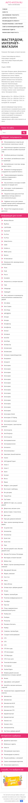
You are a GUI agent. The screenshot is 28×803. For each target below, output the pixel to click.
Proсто (6, 274)
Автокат (6, 330)
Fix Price (6, 234)
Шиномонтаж (8, 696)
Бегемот (6, 475)
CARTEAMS (7, 227)
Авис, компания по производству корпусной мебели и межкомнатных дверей (12, 297)
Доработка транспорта (9, 18)
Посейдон (7, 601)
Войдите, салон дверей (10, 485)
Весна (6, 478)
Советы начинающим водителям (12, 26)
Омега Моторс (8, 584)
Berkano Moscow (9, 220)
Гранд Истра (7, 496)
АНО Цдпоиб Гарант (10, 461)
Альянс (6, 457)
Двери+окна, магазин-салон (12, 508)
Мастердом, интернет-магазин (12, 557)
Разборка (6, 617)
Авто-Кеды (7, 310)
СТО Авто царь (8, 648)
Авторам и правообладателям (12, 355)
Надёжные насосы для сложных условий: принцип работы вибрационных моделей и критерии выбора (13, 203)
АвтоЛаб (6, 337)
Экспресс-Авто (8, 724)
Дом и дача (7, 515)
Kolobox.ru (7, 248)
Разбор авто (7, 614)
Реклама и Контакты (10, 624)
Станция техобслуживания (12, 634)
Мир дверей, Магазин (10, 570)
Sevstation (7, 278)
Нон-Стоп (7, 577)
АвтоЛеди (7, 341)
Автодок (6, 317)
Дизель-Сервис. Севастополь (12, 512)
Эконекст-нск (8, 720)
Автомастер (7, 344)
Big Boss (6, 224)
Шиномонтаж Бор (9, 706)
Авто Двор (7, 303)
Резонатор (7, 620)
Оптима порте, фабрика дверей (13, 587)
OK (21, 801)
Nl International (8, 258)
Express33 (7, 231)
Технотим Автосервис (10, 662)
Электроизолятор (9, 727)
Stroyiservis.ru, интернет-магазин (13, 281)
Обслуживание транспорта (10, 15)
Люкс (5, 545)
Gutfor (5, 244)
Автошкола (7, 447)
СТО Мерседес (8, 655)
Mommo (6, 255)
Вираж (6, 482)
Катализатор (7, 531)
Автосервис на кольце (10, 421)
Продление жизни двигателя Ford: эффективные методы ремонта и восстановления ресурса (13, 196)
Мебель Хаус (7, 561)
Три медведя (7, 666)
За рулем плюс (8, 528)
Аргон (5, 471)
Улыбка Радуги (8, 669)
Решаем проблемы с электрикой (12, 23)
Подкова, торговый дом (11, 594)
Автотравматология (9, 440)
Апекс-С (6, 464)
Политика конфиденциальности (13, 598)
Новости (5, 12)
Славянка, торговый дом (11, 631)
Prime (5, 267)
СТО (5, 638)
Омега (6, 580)
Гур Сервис (7, 499)
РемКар (6, 627)
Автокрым (7, 334)
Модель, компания (9, 573)
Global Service (8, 241)
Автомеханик (8, 348)
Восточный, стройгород (11, 489)
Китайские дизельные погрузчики (13, 155)
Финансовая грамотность (10, 32)
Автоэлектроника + (9, 451)
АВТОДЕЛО (7, 313)
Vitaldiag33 (7, 292)
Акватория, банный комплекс (12, 454)
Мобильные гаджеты (8, 29)
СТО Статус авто (9, 659)
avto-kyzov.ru (14, 2)
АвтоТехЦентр (8, 433)
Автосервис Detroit (9, 414)
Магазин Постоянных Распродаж (13, 554)
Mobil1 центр (7, 251)
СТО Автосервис (9, 652)
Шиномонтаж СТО (9, 710)
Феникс (6, 678)
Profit (5, 271)
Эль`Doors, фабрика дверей (12, 731)
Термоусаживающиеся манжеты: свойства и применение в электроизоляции (12, 177)
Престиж (6, 605)
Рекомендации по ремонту (10, 21)
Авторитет (7, 362)
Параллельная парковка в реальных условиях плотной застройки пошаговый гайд (13, 149)
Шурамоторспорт (9, 713)
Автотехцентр (8, 430)
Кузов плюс (7, 538)
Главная (4, 9)
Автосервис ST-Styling (10, 417)
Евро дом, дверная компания (12, 519)
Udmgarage (7, 288)
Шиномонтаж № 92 (9, 703)
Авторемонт (7, 358)
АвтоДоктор (7, 323)
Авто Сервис (7, 306)
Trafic (5, 285)
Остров (6, 591)
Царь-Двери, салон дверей (12, 682)
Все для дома (8, 492)
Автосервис (7, 365)
